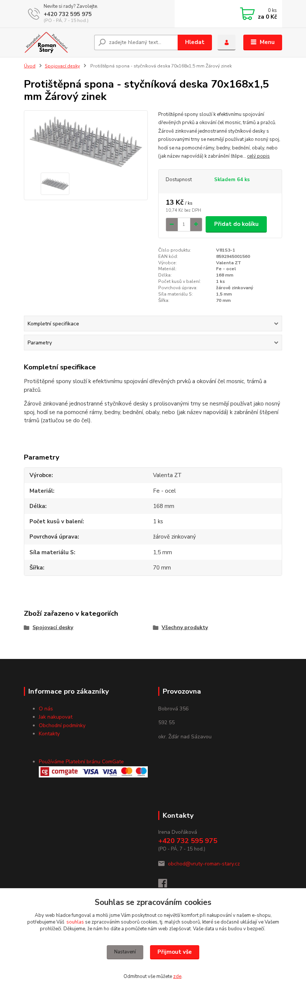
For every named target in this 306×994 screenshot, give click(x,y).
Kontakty (49, 733)
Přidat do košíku (236, 224)
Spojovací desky (62, 66)
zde (177, 976)
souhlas (75, 922)
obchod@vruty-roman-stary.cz (204, 863)
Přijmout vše (174, 952)
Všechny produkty (185, 627)
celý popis (258, 156)
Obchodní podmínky (62, 725)
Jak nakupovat (55, 716)
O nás (46, 708)
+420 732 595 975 (68, 14)
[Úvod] (56, 42)
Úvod (29, 66)
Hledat (194, 42)
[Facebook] (166, 885)
